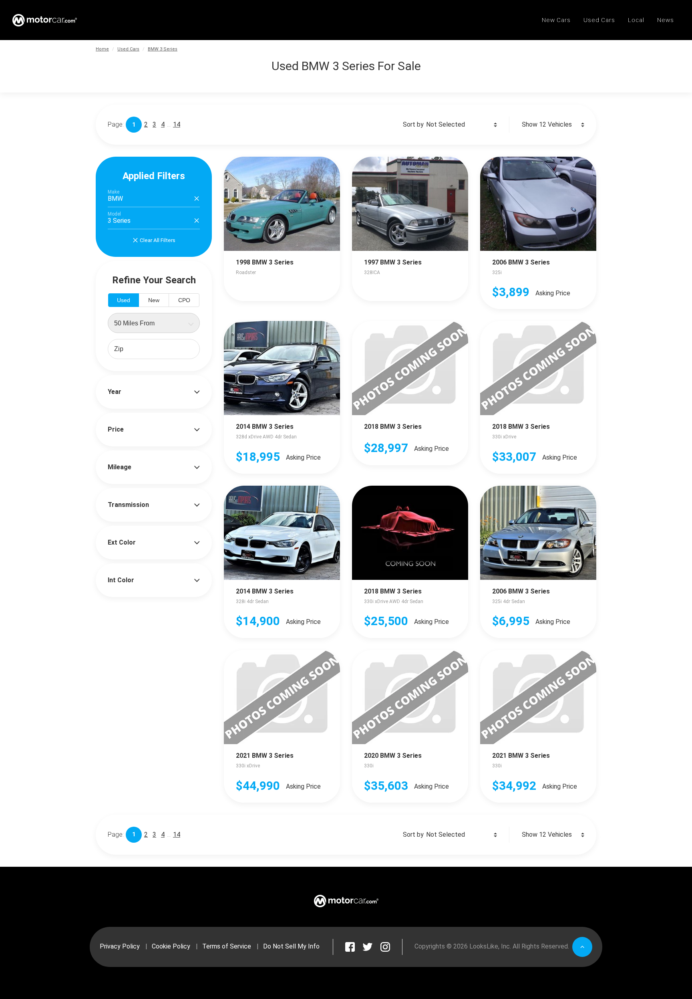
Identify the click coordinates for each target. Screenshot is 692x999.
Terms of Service (226, 946)
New (153, 300)
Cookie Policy (171, 946)
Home (102, 49)
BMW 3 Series (162, 49)
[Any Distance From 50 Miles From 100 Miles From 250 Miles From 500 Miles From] (154, 323)
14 (176, 124)
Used (123, 300)
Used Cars (128, 49)
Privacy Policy (120, 946)
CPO (184, 300)
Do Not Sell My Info (291, 946)
